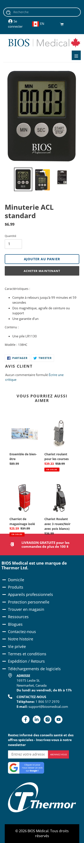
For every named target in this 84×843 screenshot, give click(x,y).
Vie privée (17, 646)
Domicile (16, 579)
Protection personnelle (28, 602)
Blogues (15, 624)
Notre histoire (20, 638)
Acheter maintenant (42, 271)
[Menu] (76, 55)
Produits (15, 587)
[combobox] (42, 12)
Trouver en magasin (26, 609)
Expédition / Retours (26, 661)
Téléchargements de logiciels (34, 668)
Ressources (18, 616)
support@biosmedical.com (48, 706)
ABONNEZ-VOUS (58, 754)
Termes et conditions (27, 653)
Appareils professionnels (30, 594)
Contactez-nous (22, 631)
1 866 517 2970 (47, 701)
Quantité (10, 236)
